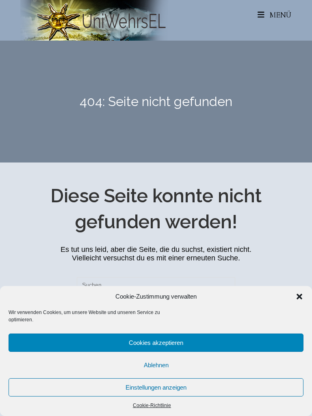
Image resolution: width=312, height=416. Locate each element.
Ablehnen (156, 365)
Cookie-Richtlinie (152, 405)
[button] (299, 296)
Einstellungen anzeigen (156, 387)
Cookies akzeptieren (156, 342)
